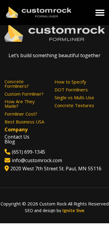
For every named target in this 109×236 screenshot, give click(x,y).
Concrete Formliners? (17, 83)
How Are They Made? (20, 103)
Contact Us (17, 136)
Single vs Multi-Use (74, 97)
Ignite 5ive (73, 210)
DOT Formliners (71, 89)
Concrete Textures (74, 105)
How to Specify (70, 82)
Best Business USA (24, 122)
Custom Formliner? (24, 94)
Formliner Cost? (21, 114)
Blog (10, 141)
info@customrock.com (37, 160)
